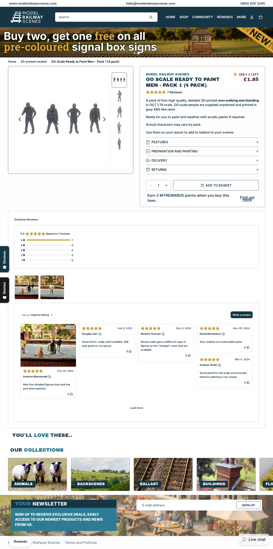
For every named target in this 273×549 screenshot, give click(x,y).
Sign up (248, 505)
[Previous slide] (18, 120)
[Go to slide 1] (135, 53)
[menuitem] (241, 17)
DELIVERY (159, 160)
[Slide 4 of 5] (119, 128)
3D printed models (34, 61)
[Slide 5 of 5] (119, 144)
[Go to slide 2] (138, 53)
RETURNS (158, 170)
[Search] (150, 17)
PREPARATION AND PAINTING (174, 151)
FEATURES (159, 142)
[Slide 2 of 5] (119, 96)
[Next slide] (105, 120)
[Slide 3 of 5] (119, 112)
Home (12, 61)
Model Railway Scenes (41, 542)
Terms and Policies (81, 542)
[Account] (251, 17)
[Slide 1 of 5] (119, 80)
